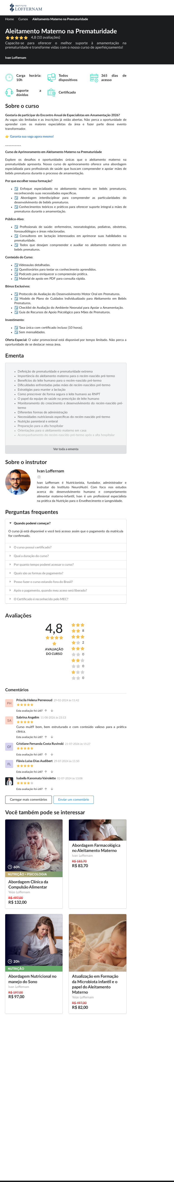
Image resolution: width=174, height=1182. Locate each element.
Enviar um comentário (73, 799)
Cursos (23, 19)
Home (9, 19)
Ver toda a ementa (65, 449)
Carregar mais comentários (28, 799)
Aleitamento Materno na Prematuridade (60, 19)
